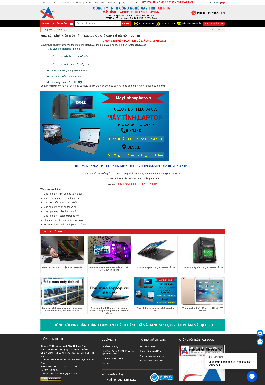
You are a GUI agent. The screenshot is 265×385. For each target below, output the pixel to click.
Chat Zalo (259, 347)
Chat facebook (260, 339)
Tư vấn (111, 2)
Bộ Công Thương (158, 383)
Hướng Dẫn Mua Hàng (150, 351)
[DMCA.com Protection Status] (50, 380)
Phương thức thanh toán (151, 360)
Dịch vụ (105, 363)
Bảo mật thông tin (148, 346)
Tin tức (88, 2)
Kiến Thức (100, 2)
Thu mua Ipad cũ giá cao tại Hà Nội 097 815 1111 (202, 309)
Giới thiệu (77, 2)
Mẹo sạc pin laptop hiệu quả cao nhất (62, 267)
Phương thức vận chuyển (151, 356)
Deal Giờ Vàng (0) (213, 23)
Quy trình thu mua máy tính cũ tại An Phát (156, 309)
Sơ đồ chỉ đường (110, 346)
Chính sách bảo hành (112, 358)
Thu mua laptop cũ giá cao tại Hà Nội (156, 267)
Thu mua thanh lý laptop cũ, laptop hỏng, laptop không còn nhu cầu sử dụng (109, 310)
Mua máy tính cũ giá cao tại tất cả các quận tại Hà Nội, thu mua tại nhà (62, 309)
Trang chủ (47, 29)
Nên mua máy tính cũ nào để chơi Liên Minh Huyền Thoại (109, 268)
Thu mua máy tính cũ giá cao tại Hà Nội (202, 267)
